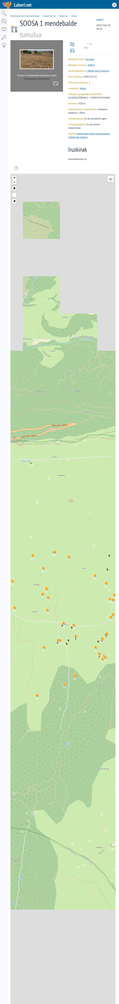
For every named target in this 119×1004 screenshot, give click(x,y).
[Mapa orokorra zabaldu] (4, 23)
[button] (73, 625)
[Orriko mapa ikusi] (72, 44)
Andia (74, 16)
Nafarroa (63, 16)
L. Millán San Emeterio (97, 70)
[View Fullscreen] (14, 195)
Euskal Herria (49, 16)
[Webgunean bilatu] (4, 16)
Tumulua (89, 59)
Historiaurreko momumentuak (24, 16)
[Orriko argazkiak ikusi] (72, 51)
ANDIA (91, 65)
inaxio (99, 19)
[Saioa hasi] (4, 39)
